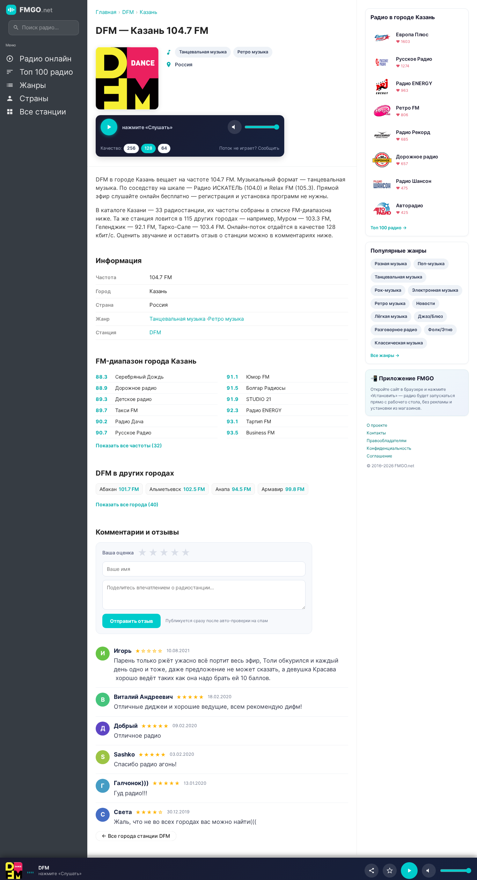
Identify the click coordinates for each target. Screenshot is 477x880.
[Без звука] (429, 871)
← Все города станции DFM (136, 836)
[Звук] (235, 127)
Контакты (376, 432)
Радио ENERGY (263, 410)
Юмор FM (257, 377)
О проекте (377, 425)
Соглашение (379, 455)
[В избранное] (390, 871)
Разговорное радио (396, 329)
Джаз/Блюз (430, 316)
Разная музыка (391, 263)
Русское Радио (133, 432)
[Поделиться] (372, 871)
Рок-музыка (388, 290)
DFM (155, 332)
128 (148, 148)
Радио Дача (129, 421)
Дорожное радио (135, 388)
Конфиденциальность (389, 448)
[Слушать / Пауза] (109, 127)
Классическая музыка (399, 342)
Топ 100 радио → (388, 227)
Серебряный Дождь (139, 377)
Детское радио (133, 399)
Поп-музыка (431, 263)
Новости (425, 303)
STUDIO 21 (258, 399)
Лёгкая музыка (391, 316)
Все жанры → (384, 355)
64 (164, 148)
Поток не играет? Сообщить (249, 148)
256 (131, 148)
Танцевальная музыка (203, 51)
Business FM (260, 432)
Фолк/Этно (440, 329)
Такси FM (126, 410)
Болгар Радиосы (266, 388)
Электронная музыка (435, 290)
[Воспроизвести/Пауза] (409, 870)
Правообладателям (386, 440)
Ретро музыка (252, 51)
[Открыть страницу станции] (14, 870)
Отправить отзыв (131, 621)
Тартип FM (258, 421)
